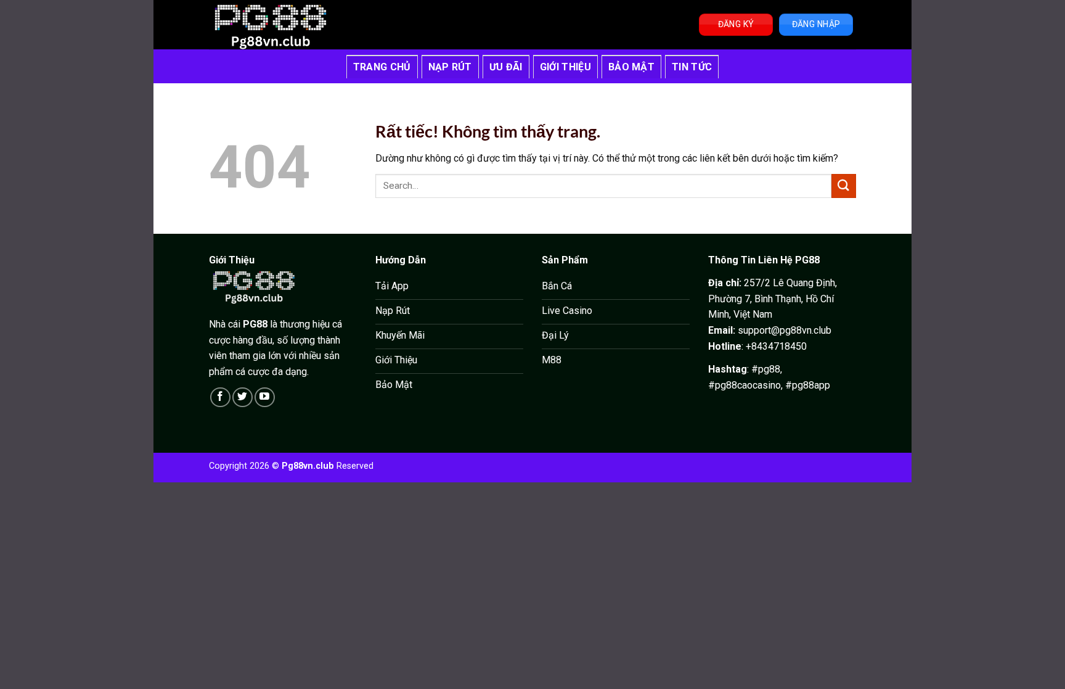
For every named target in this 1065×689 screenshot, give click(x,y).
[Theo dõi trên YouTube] (265, 397)
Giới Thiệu (565, 67)
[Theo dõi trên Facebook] (220, 397)
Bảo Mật (631, 67)
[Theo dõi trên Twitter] (242, 397)
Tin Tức (692, 67)
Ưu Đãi (506, 67)
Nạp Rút (450, 67)
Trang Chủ (382, 67)
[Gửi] (843, 186)
